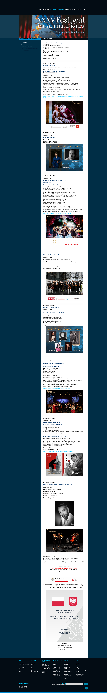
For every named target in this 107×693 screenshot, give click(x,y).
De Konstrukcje (67, 665)
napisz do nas (21, 689)
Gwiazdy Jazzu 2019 (56, 665)
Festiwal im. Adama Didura (57, 9)
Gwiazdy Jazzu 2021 (56, 668)
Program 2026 (24, 52)
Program (23, 44)
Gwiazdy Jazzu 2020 (56, 667)
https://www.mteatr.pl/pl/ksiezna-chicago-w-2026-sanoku (57, 213)
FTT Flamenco (67, 667)
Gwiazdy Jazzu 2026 (56, 675)
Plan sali (20, 671)
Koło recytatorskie (67, 672)
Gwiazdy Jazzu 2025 (56, 674)
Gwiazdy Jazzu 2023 (56, 671)
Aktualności (24, 42)
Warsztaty (32, 668)
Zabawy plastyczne (67, 675)
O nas (84, 9)
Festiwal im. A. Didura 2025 (24, 664)
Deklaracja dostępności (80, 665)
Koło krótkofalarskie (68, 671)
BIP (76, 664)
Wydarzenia (46, 9)
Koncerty (32, 664)
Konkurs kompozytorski (27, 46)
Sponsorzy (78, 672)
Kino (40, 9)
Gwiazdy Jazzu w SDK (70, 9)
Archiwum (55, 664)
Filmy (20, 665)
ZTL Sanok (66, 674)
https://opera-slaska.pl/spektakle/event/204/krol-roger (56, 388)
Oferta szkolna (22, 670)
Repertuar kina (22, 667)
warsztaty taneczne (34, 671)
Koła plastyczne (67, 670)
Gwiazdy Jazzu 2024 (56, 672)
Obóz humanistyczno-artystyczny (29, 48)
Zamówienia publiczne (80, 677)
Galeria (77, 667)
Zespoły (79, 9)
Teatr (31, 667)
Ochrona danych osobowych (81, 670)
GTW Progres (66, 668)
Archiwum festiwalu (26, 50)
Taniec (32, 665)
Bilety (20, 668)
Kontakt (77, 668)
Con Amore (66, 664)
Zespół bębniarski (67, 677)
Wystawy (32, 670)
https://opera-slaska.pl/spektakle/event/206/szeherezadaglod (58, 451)
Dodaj (86, 683)
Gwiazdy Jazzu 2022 (56, 670)
